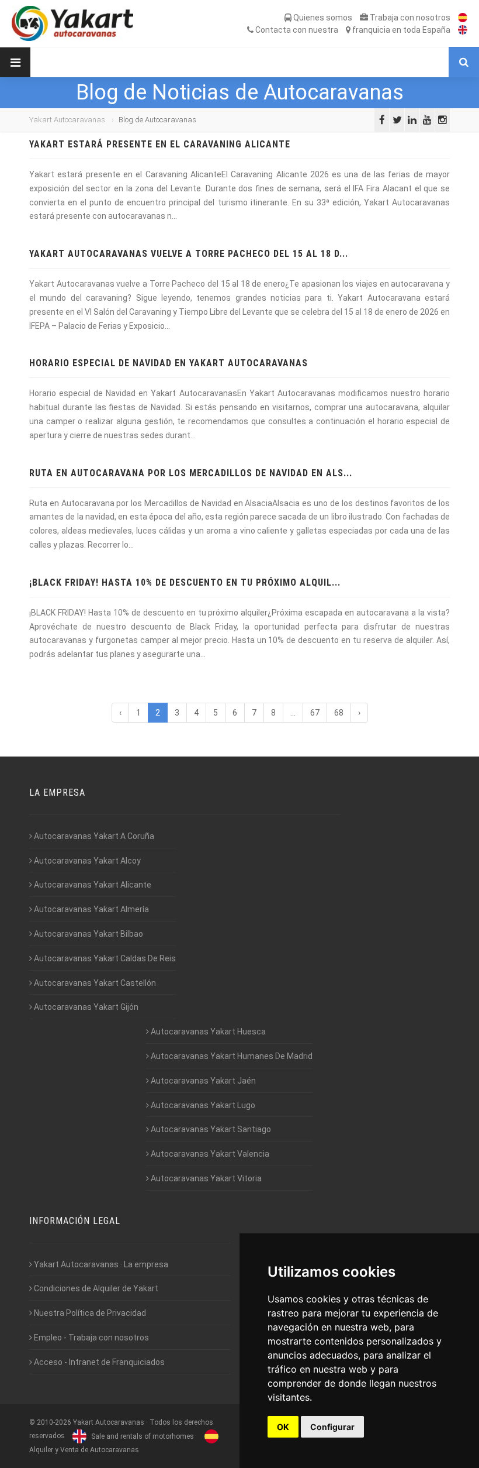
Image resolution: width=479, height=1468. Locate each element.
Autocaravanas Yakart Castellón (94, 983)
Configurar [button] (332, 1427)
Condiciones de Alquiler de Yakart (95, 1288)
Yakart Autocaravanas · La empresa (100, 1264)
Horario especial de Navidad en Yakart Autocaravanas (168, 363)
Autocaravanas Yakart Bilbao (87, 933)
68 (338, 712)
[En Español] (459, 17)
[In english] (459, 30)
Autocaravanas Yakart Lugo (202, 1105)
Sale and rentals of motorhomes (141, 1436)
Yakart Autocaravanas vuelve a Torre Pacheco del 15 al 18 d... (188, 253)
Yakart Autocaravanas (67, 119)
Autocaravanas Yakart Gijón (85, 1007)
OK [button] (283, 1427)
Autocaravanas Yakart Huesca (207, 1031)
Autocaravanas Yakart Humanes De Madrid (231, 1056)
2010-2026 (54, 1422)
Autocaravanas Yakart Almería (90, 909)
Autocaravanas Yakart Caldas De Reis (104, 958)
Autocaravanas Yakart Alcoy (86, 860)
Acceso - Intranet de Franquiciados (98, 1362)
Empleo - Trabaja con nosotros (90, 1337)
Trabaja (409, 17)
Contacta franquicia (352, 30)
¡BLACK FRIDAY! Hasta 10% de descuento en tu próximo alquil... (185, 582)
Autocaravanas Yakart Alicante (91, 884)
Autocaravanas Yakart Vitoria (205, 1178)
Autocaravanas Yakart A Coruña (93, 836)
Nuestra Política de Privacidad (89, 1313)
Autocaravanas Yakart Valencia (209, 1153)
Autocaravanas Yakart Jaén (202, 1080)
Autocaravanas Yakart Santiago (210, 1129)
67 (315, 712)
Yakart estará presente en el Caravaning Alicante (159, 144)
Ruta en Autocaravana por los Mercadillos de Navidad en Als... (190, 473)
